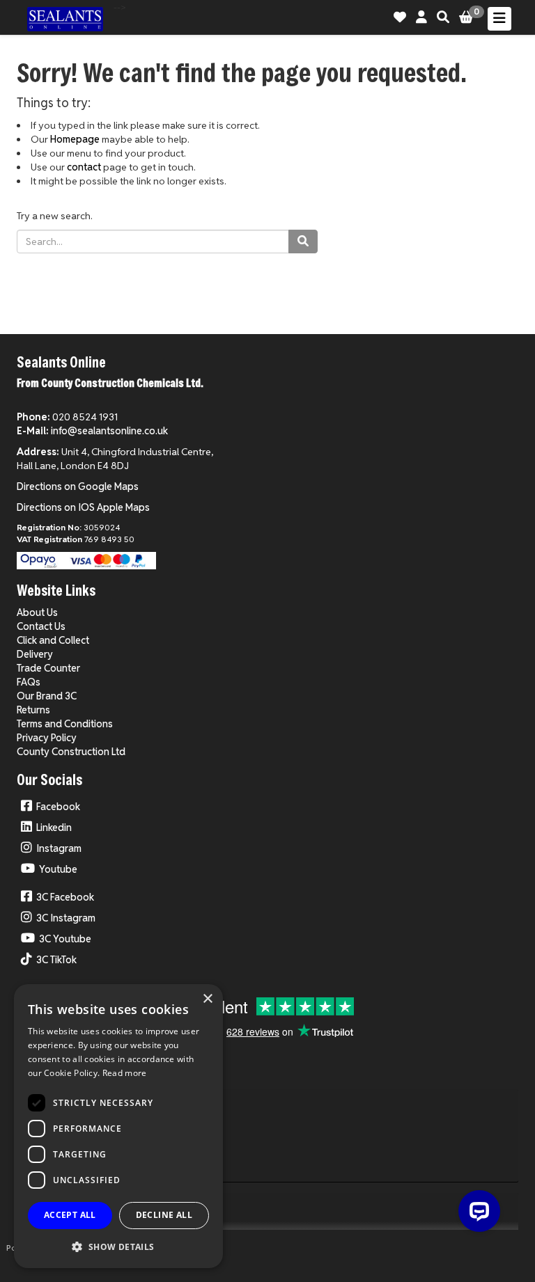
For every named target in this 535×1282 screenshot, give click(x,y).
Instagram (59, 848)
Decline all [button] (164, 1215)
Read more (124, 1073)
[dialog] (118, 1126)
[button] (118, 1246)
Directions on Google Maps (78, 486)
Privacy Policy (47, 737)
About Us (37, 612)
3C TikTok (56, 959)
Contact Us (41, 626)
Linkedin (54, 827)
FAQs (28, 682)
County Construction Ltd (71, 751)
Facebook (58, 806)
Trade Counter (48, 668)
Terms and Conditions (65, 724)
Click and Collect (53, 640)
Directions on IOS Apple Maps (83, 507)
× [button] (207, 999)
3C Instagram (65, 918)
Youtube (58, 869)
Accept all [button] (70, 1215)
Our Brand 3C (47, 696)
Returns (33, 710)
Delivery (35, 654)
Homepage (75, 139)
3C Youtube (65, 939)
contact (84, 167)
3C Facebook (65, 897)
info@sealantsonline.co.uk (109, 431)
